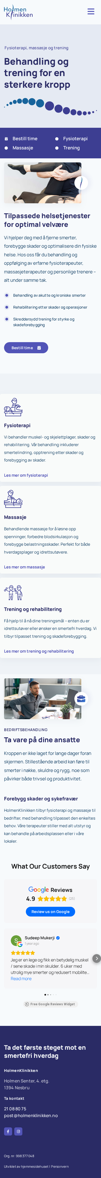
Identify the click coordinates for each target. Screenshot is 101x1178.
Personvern (59, 1166)
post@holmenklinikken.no (31, 1115)
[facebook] (8, 1131)
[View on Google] (16, 940)
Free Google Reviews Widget (52, 1004)
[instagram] (18, 1131)
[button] (26, 347)
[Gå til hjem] (21, 12)
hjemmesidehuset (35, 1166)
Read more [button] (21, 978)
